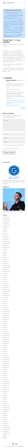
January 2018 (5, 239)
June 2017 (5, 253)
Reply (23, 108)
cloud (6, 182)
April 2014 (5, 327)
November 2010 (6, 405)
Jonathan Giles (7, 44)
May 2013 (5, 349)
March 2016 (5, 283)
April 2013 (5, 351)
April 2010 (5, 419)
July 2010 (5, 413)
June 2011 (5, 395)
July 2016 (5, 275)
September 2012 (6, 365)
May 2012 (5, 373)
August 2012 (5, 367)
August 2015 (5, 297)
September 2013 (6, 341)
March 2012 (5, 377)
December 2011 (6, 383)
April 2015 (5, 303)
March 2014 (5, 329)
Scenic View (20, 44)
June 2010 (5, 415)
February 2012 (6, 379)
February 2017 (6, 261)
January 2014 (5, 333)
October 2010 (6, 407)
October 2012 (6, 363)
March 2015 (5, 305)
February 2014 (6, 331)
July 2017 (5, 251)
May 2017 (5, 255)
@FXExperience (10, 27)
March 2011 (5, 401)
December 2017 (6, 241)
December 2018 (6, 219)
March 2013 (5, 353)
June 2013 (5, 347)
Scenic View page (6, 65)
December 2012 (6, 359)
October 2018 (6, 223)
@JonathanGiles (14, 29)
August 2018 (5, 227)
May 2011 (5, 397)
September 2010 (6, 409)
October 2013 (6, 339)
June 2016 (5, 277)
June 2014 (5, 323)
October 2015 (6, 293)
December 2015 (6, 289)
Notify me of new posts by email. (11, 148)
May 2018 (5, 231)
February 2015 (6, 307)
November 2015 (6, 291)
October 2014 (6, 315)
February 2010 (6, 423)
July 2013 (5, 345)
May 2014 (5, 325)
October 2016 (6, 269)
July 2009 (5, 435)
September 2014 (6, 317)
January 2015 (5, 309)
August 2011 (5, 391)
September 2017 (6, 247)
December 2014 (6, 311)
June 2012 (5, 371)
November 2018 (6, 221)
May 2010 (5, 417)
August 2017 (5, 249)
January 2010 (5, 425)
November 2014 (6, 313)
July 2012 (5, 369)
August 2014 (5, 319)
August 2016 (5, 273)
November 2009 (6, 429)
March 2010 (5, 421)
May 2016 (5, 279)
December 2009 (6, 427)
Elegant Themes (12, 446)
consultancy (5, 183)
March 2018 (5, 235)
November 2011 (6, 385)
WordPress (21, 446)
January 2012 (5, 381)
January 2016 (5, 287)
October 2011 (6, 387)
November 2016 (6, 267)
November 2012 (6, 361)
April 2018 (5, 233)
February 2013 (6, 355)
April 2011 (5, 399)
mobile (23, 180)
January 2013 (5, 357)
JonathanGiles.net (8, 20)
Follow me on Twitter (11, 34)
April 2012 (5, 375)
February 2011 (6, 403)
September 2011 (6, 389)
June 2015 (5, 299)
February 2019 (6, 217)
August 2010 (5, 411)
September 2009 (6, 433)
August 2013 (5, 343)
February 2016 (6, 285)
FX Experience (17, 18)
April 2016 (5, 281)
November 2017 (6, 243)
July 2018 (5, 229)
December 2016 (6, 265)
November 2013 (6, 337)
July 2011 (5, 393)
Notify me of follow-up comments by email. (13, 145)
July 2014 (5, 321)
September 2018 (6, 225)
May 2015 (5, 301)
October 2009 (6, 431)
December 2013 (6, 335)
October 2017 (6, 245)
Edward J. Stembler (11, 80)
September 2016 (6, 271)
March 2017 (5, 259)
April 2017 (5, 257)
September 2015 (6, 295)
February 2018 (6, 237)
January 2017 (5, 263)
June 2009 (5, 437)
